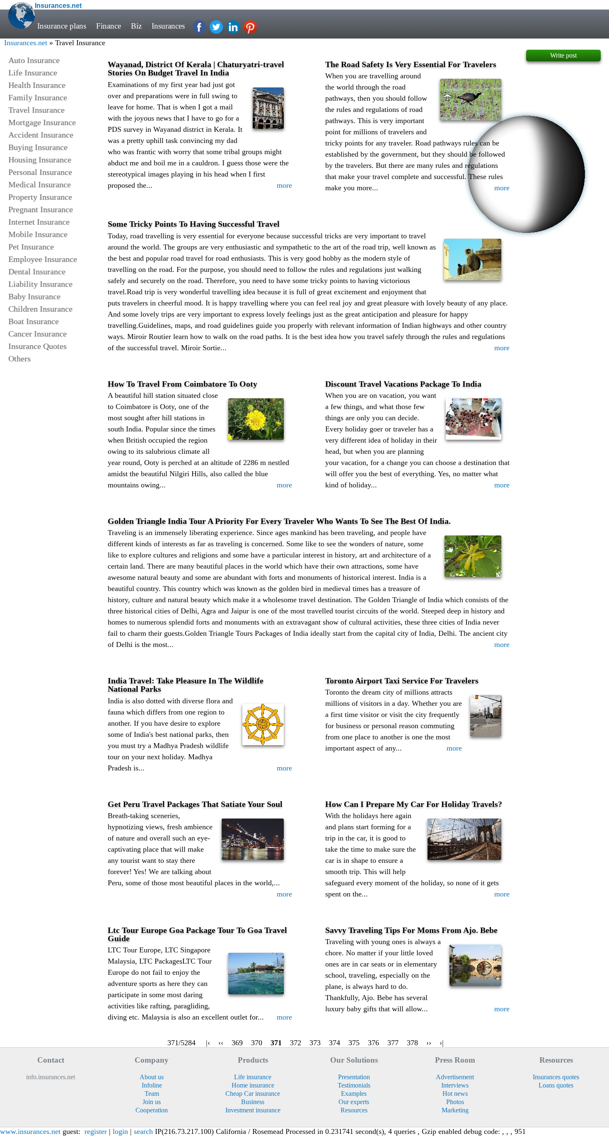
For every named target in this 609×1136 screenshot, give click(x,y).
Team (152, 1093)
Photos (455, 1102)
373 (315, 1043)
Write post (563, 55)
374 (334, 1043)
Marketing (455, 1110)
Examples (354, 1093)
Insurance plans (61, 26)
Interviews (455, 1085)
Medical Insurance (39, 184)
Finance (108, 26)
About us (152, 1077)
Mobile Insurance (38, 234)
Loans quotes (556, 1085)
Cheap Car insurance (252, 1093)
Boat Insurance (33, 321)
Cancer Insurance (37, 333)
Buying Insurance (38, 147)
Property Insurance (40, 196)
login (120, 1131)
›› (428, 1043)
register (96, 1131)
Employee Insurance (42, 259)
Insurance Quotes (37, 346)
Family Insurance (37, 97)
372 (295, 1043)
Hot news (455, 1093)
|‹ (208, 1043)
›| (442, 1043)
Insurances (168, 26)
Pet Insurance (31, 246)
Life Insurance (32, 72)
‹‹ (220, 1043)
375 (354, 1043)
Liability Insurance (40, 283)
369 (237, 1043)
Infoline (152, 1085)
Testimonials (354, 1085)
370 (256, 1043)
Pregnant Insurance (40, 209)
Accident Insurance (40, 134)
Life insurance (252, 1077)
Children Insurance (40, 308)
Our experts (353, 1102)
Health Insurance (36, 85)
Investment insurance (252, 1110)
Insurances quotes (556, 1077)
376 (373, 1043)
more (284, 185)
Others (19, 358)
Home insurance (253, 1085)
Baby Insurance (34, 296)
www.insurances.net (30, 1131)
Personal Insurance (40, 172)
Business (252, 1102)
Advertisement (455, 1077)
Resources (354, 1110)
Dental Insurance (36, 271)
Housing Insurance (39, 159)
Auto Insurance (34, 60)
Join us (152, 1102)
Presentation (354, 1077)
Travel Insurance (36, 109)
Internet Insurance (39, 221)
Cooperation (151, 1110)
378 (412, 1043)
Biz (136, 26)
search (143, 1131)
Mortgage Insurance (42, 122)
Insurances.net (25, 43)
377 (393, 1043)
